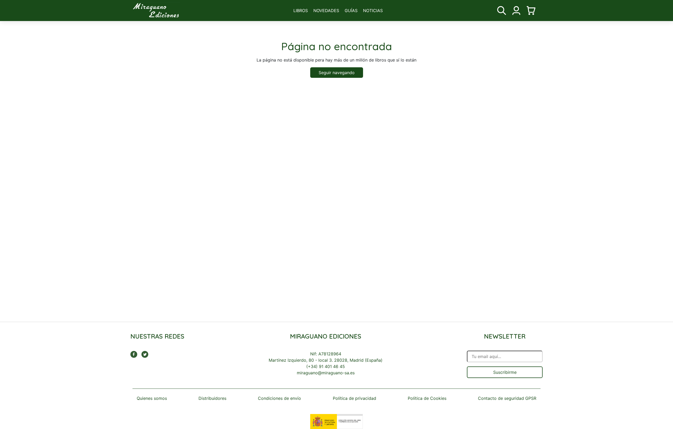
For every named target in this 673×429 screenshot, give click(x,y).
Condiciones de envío (279, 398)
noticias (373, 10)
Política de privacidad (354, 398)
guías (351, 10)
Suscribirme (505, 372)
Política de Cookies (427, 398)
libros (300, 10)
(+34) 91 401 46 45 (325, 366)
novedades (326, 10)
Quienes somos (152, 398)
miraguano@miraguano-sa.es (326, 372)
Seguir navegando (337, 72)
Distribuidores (212, 398)
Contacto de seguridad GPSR (507, 398)
